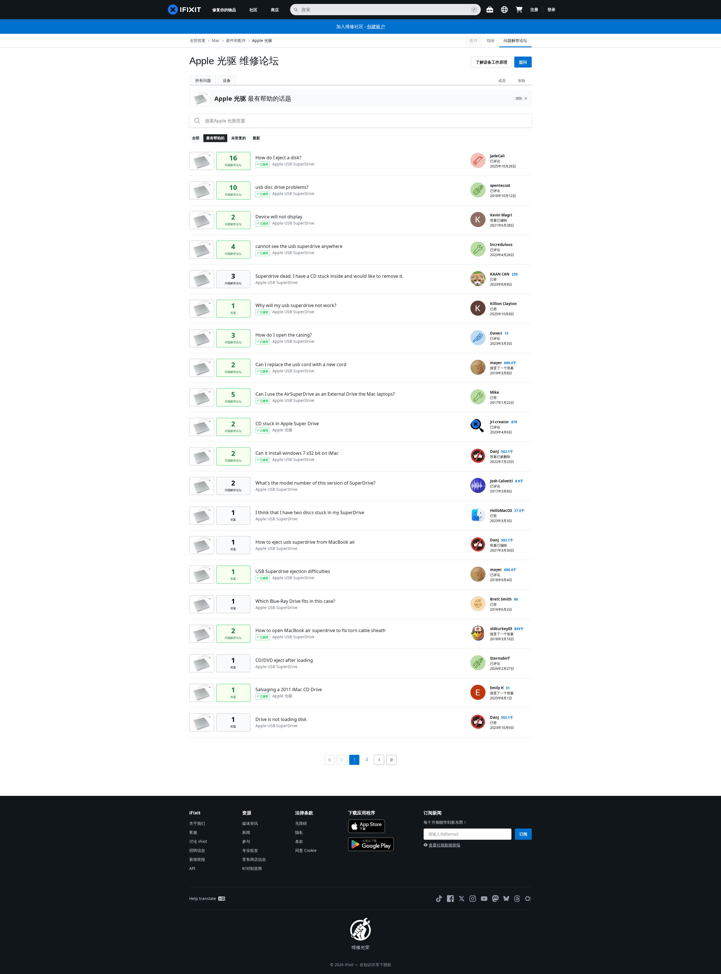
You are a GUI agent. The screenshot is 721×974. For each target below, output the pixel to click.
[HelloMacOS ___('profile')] (478, 515)
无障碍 (301, 823)
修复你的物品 (224, 9)
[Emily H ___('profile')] (478, 692)
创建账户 (376, 26)
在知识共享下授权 (375, 964)
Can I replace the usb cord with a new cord (300, 364)
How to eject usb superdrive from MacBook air (305, 542)
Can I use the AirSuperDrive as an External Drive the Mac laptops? (325, 394)
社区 (253, 9)
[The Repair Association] (528, 898)
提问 (523, 62)
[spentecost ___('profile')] (478, 190)
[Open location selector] (504, 9)
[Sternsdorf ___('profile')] (478, 662)
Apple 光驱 (262, 40)
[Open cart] (519, 9)
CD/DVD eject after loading (284, 660)
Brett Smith (501, 599)
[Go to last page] (391, 760)
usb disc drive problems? (281, 187)
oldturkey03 (501, 628)
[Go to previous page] (342, 760)
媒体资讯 (250, 823)
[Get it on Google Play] (371, 844)
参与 (246, 841)
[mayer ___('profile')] (478, 367)
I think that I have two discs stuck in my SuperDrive (309, 512)
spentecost (500, 185)
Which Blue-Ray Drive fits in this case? (295, 601)
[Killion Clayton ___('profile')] (478, 308)
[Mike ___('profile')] (478, 396)
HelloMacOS (501, 510)
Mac (216, 40)
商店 (275, 9)
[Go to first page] (329, 760)
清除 (518, 98)
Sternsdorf (499, 658)
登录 (551, 9)
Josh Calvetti (501, 480)
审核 (521, 80)
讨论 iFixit (198, 841)
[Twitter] (461, 898)
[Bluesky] (506, 898)
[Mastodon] (495, 898)
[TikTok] (439, 898)
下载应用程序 (361, 813)
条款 (299, 841)
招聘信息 (197, 850)
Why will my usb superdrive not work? (295, 305)
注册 (534, 9)
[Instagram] (472, 898)
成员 (502, 80)
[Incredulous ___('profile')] (478, 249)
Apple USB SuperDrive (293, 164)
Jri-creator (499, 421)
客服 (193, 832)
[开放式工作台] (489, 9)
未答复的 (238, 137)
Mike (494, 392)
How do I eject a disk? (278, 158)
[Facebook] (450, 898)
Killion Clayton (503, 303)
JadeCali (497, 155)
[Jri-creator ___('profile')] (478, 426)
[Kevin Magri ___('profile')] (478, 219)
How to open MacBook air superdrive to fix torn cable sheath (320, 630)
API (192, 868)
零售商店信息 (254, 859)
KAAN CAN (499, 274)
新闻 (246, 832)
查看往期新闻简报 (444, 845)
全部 (195, 137)
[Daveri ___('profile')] (478, 337)
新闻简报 (197, 859)
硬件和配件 (236, 40)
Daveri (496, 333)
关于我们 (197, 823)
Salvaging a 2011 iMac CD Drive (288, 689)
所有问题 (203, 80)
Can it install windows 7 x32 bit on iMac (297, 453)
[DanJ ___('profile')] (478, 456)
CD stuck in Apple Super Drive (287, 423)
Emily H (497, 687)
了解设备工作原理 (491, 62)
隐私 (299, 832)
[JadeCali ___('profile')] (478, 160)
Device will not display (278, 217)
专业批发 (250, 850)
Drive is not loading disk (281, 719)
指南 (491, 40)
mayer (496, 362)
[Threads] (517, 898)
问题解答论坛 (515, 40)
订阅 (523, 834)
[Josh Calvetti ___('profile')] (478, 485)
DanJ (494, 451)
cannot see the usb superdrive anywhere (298, 246)
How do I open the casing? (283, 335)
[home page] (184, 10)
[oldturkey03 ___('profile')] (478, 633)
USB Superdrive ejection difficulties (292, 571)
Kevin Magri (501, 215)
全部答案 (198, 40)
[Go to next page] (379, 760)
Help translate (202, 898)
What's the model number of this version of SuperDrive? (315, 483)
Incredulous (501, 244)
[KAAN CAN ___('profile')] (478, 278)
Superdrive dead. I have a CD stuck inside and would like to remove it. (329, 276)
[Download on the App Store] (366, 826)
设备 (227, 80)
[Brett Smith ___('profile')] (478, 603)
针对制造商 (252, 868)
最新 (256, 137)
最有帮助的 (215, 137)
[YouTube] (484, 898)
